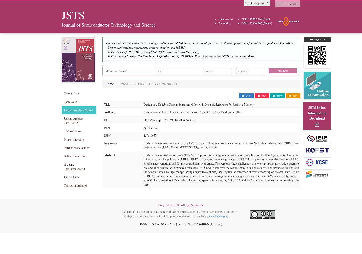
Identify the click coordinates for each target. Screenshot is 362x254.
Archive (123, 84)
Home (110, 84)
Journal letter (71, 177)
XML (248, 96)
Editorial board (73, 131)
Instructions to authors (77, 148)
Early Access (71, 102)
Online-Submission (75, 156)
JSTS (155, 84)
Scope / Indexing (74, 139)
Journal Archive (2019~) (78, 110)
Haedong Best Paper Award (74, 166)
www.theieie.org (217, 216)
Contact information (75, 185)
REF (294, 96)
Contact (292, 3)
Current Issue (71, 93)
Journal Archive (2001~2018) (73, 120)
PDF (263, 96)
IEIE (281, 3)
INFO (279, 96)
